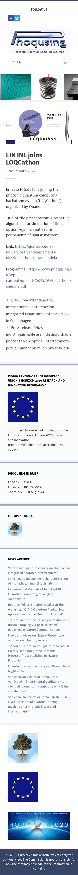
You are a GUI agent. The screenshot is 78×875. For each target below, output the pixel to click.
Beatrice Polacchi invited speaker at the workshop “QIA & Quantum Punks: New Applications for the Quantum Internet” (36, 609)
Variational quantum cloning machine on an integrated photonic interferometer (39, 570)
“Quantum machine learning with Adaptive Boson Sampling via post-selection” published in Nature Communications (38, 625)
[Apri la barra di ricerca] (64, 62)
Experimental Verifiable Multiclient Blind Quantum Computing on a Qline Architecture (36, 594)
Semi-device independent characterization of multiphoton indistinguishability (38, 581)
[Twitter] (17, 18)
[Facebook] (11, 18)
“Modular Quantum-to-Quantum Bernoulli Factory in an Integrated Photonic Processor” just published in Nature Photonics (38, 653)
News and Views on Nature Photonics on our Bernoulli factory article (37, 638)
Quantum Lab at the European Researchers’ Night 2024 (39, 668)
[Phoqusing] (39, 41)
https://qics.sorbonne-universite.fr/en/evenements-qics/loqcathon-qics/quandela (31, 252)
